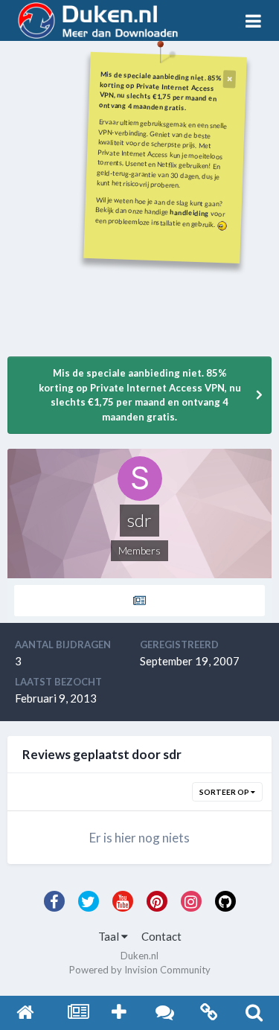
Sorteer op (225, 791)
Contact (161, 936)
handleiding (189, 212)
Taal (109, 936)
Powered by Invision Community (140, 970)
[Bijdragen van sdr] (139, 600)
